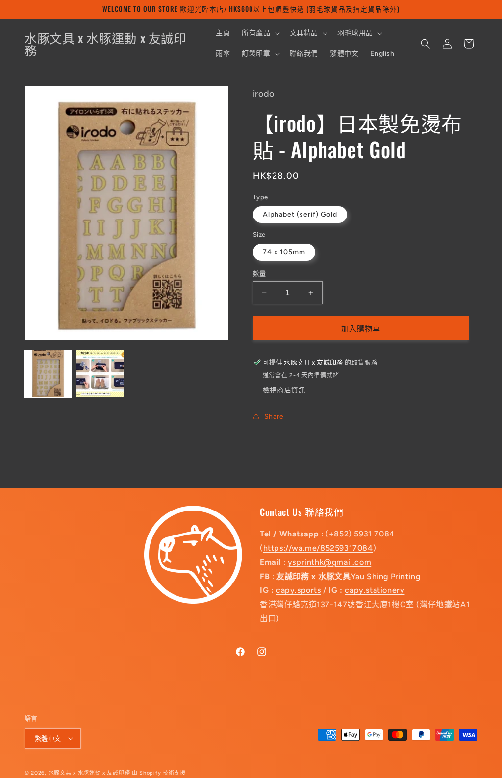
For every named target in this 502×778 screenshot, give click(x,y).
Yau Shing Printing (348, 576)
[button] (259, 33)
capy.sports (298, 590)
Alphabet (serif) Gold (300, 214)
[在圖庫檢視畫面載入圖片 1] (48, 373)
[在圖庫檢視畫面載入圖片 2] (100, 373)
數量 (259, 273)
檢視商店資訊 (284, 390)
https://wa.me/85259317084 (318, 548)
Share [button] (274, 417)
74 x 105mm (284, 252)
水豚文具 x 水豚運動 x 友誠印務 (90, 773)
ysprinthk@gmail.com (329, 562)
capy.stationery (374, 590)
